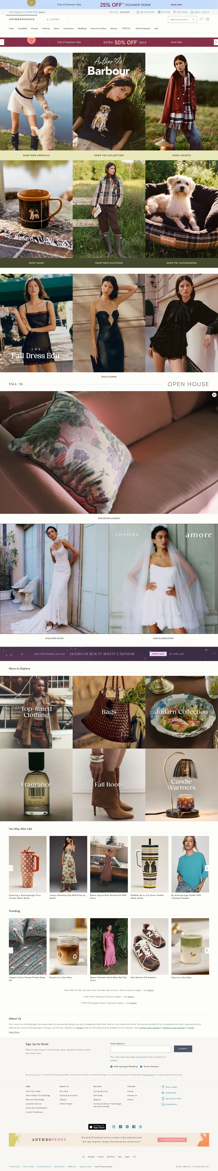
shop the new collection (109, 518)
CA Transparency (44, 1167)
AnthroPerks (171, 1093)
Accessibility (59, 1167)
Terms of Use (28, 1167)
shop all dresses (109, 376)
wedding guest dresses (174, 1028)
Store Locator (171, 1087)
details (42, 12)
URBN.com (72, 1167)
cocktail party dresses (149, 1028)
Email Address (117, 1044)
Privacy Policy (148, 1075)
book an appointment (163, 638)
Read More (14, 1032)
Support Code (86, 1167)
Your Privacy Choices (103, 1167)
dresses (79, 1028)
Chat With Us (171, 1104)
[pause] (214, 395)
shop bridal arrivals (55, 638)
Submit (183, 1049)
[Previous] (2, 42)
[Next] (215, 42)
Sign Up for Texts (173, 1099)
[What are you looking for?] (193, 19)
